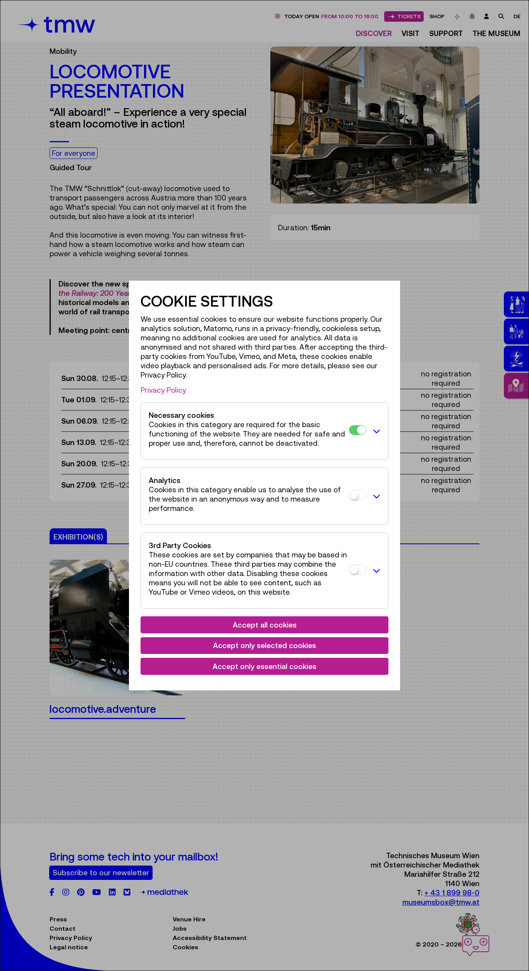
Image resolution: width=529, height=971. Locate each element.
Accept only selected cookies (264, 645)
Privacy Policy (163, 390)
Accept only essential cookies (264, 666)
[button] (375, 431)
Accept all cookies (265, 625)
